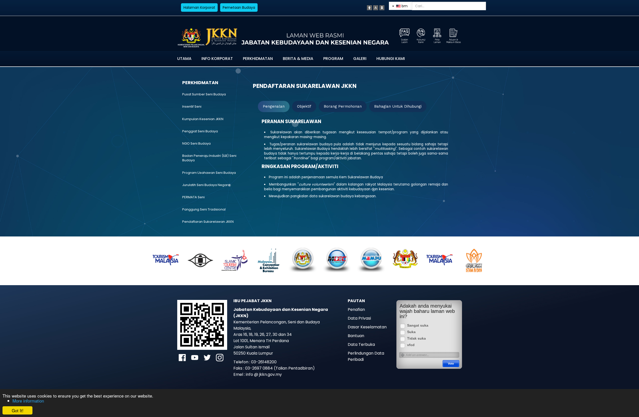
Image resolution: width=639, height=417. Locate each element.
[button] (163, 259)
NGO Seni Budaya (196, 143)
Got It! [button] (17, 410)
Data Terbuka (361, 344)
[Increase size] (369, 7)
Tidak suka (416, 338)
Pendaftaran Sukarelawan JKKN (208, 221)
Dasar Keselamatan (367, 327)
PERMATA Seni (193, 197)
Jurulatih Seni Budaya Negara (206, 185)
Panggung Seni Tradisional (204, 209)
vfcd (411, 345)
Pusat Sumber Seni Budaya (204, 94)
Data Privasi (359, 318)
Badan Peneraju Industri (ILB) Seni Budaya (209, 158)
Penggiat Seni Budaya (200, 131)
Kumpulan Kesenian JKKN (202, 119)
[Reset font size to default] (375, 7)
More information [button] (28, 401)
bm (404, 5)
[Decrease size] (381, 7)
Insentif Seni (191, 106)
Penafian (356, 309)
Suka (411, 332)
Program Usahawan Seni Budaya (209, 172)
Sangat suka (417, 325)
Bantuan (356, 336)
